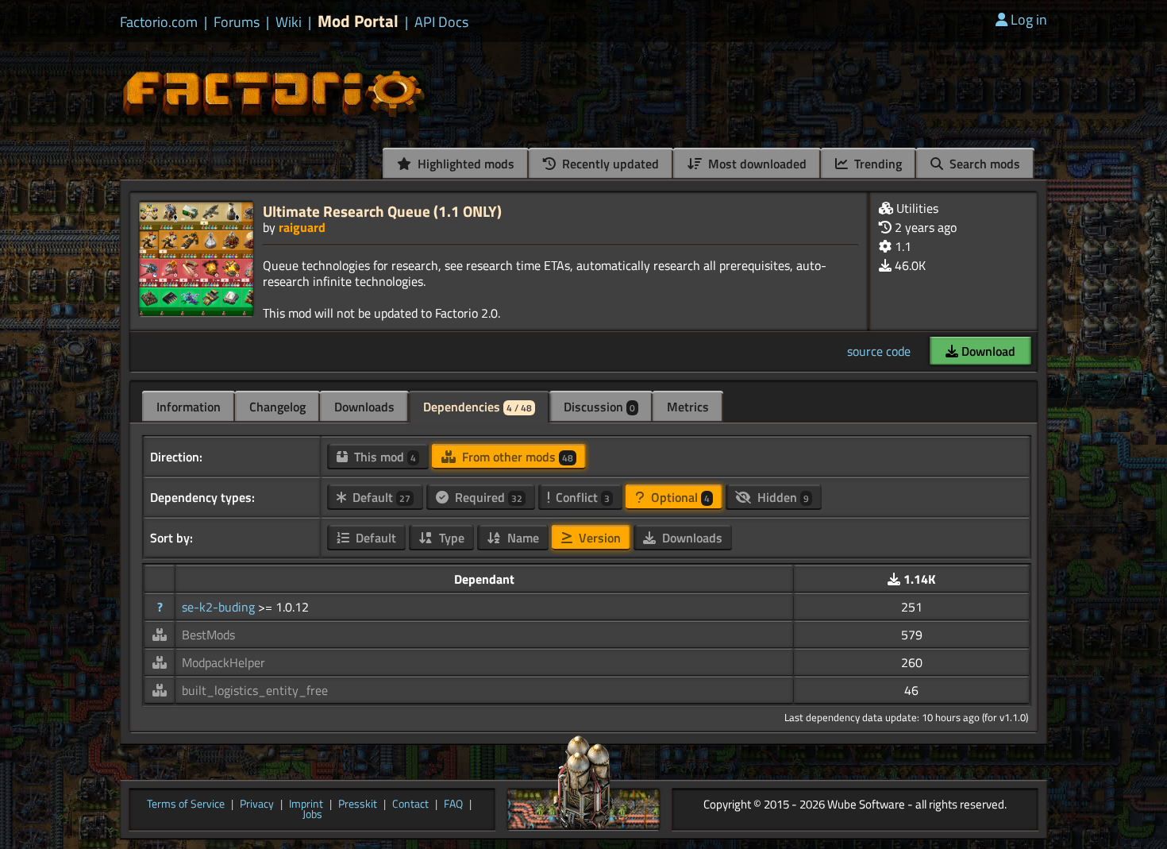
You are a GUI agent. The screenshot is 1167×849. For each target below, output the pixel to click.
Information (188, 406)
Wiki (288, 22)
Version (598, 537)
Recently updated (609, 163)
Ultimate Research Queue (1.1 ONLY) (382, 210)
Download (986, 351)
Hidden (781, 497)
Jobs (312, 814)
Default (379, 497)
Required (487, 497)
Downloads (364, 406)
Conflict (581, 497)
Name (521, 537)
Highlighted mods (464, 163)
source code (879, 351)
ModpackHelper (223, 662)
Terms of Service (186, 804)
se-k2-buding (220, 606)
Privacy (257, 804)
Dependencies (477, 406)
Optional (679, 497)
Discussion (599, 406)
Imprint (306, 804)
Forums (237, 22)
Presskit (357, 804)
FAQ (453, 804)
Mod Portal (358, 21)
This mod (383, 456)
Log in (1029, 19)
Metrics (688, 406)
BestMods (208, 634)
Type (450, 537)
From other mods (516, 456)
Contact (410, 804)
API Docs (441, 22)
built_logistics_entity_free (255, 690)
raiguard (302, 227)
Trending (876, 163)
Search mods (983, 163)
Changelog (277, 406)
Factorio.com (159, 22)
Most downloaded (756, 163)
